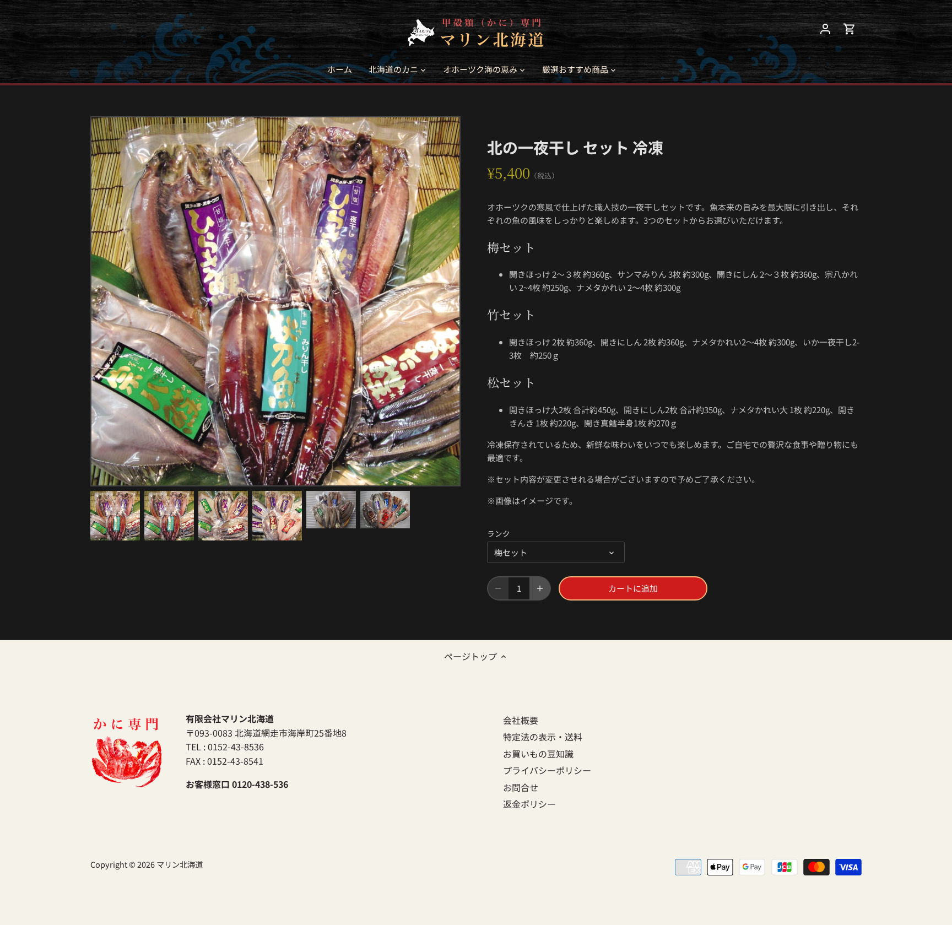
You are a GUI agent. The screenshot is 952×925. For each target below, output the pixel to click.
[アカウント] (825, 28)
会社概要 (520, 720)
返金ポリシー (529, 803)
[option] (115, 515)
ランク (498, 533)
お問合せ (520, 787)
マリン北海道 (179, 864)
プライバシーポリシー (547, 770)
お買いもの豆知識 (538, 753)
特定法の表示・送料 (542, 736)
